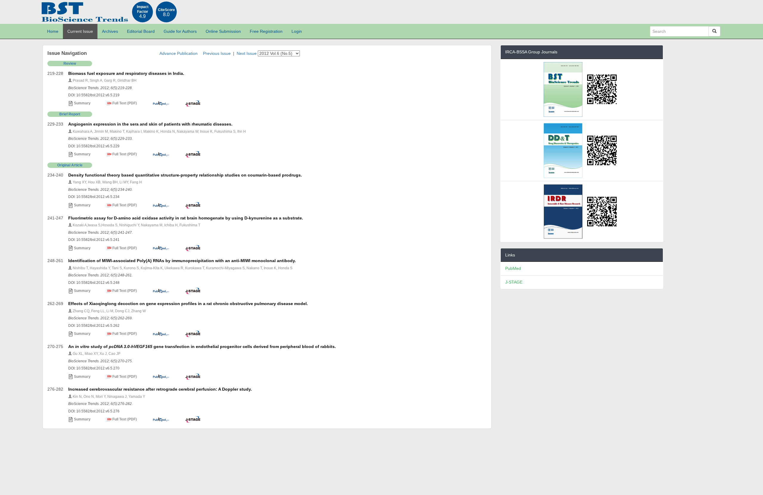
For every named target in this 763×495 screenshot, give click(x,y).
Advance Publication (178, 53)
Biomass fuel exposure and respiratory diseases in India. (126, 73)
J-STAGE (513, 282)
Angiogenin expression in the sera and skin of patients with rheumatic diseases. (150, 124)
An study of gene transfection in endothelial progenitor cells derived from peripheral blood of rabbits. (202, 346)
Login (296, 31)
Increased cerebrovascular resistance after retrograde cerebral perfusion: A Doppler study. (160, 389)
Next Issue (247, 53)
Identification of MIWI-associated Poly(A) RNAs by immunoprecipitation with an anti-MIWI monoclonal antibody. (182, 260)
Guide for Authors (180, 31)
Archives (110, 31)
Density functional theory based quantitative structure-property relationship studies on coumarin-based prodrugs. (185, 175)
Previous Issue (217, 53)
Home (52, 31)
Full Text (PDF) (124, 103)
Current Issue (80, 31)
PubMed (513, 268)
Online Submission (223, 31)
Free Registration (266, 31)
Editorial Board (141, 31)
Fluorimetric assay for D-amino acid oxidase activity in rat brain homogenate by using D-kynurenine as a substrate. (185, 218)
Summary (82, 103)
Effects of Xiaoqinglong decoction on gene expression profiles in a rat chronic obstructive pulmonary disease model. (188, 303)
